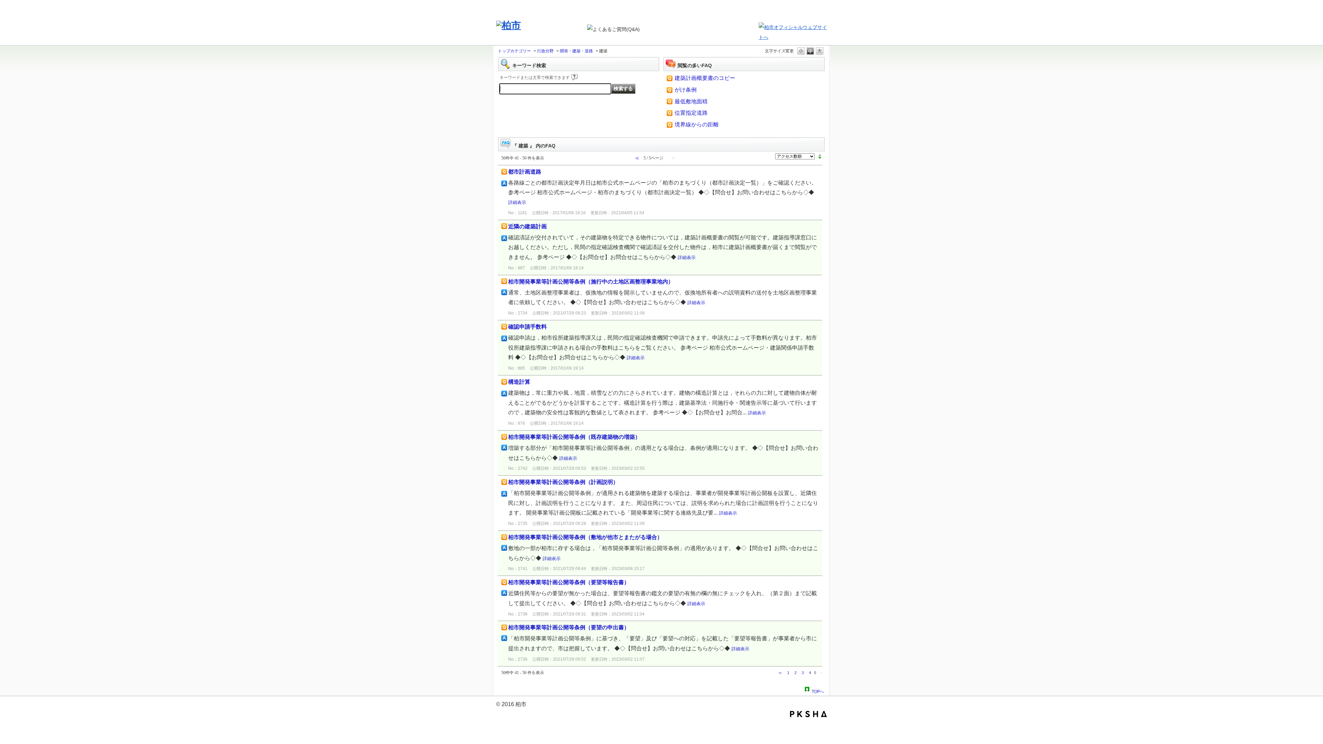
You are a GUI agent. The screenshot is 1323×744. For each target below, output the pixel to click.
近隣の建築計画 (527, 226)
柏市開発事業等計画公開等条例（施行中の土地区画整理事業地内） (591, 282)
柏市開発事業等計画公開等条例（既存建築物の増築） (574, 437)
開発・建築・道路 (576, 51)
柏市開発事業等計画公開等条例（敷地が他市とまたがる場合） (585, 537)
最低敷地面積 (691, 101)
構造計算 (519, 382)
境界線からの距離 (697, 124)
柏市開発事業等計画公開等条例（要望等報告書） (568, 582)
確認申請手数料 (527, 327)
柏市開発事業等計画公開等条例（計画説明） (563, 482)
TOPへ (818, 690)
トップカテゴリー (514, 51)
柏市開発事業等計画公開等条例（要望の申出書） (568, 627)
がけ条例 (686, 90)
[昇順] (819, 154)
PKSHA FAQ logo (808, 714)
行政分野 (545, 51)
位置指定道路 (691, 113)
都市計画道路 (524, 172)
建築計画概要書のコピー (705, 78)
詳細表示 (517, 202)
